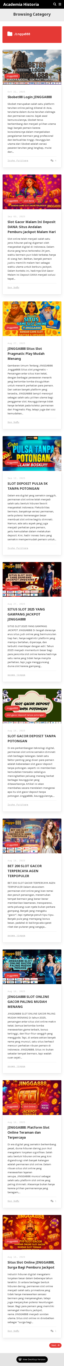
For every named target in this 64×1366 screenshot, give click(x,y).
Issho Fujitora (18, 160)
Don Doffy (13, 287)
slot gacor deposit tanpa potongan (25, 715)
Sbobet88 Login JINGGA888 (30, 97)
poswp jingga (16, 675)
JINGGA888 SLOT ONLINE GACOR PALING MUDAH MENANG (28, 1001)
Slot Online (29, 1106)
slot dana (29, 200)
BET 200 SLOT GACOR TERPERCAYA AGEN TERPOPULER (25, 871)
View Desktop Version (33, 1359)
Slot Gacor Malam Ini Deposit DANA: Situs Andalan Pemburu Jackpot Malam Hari (32, 227)
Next (53, 1345)
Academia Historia (21, 4)
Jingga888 (12, 76)
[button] (60, 4)
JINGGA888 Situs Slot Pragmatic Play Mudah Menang (26, 353)
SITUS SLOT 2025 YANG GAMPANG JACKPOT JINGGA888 (26, 614)
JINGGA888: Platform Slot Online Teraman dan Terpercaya (29, 1132)
